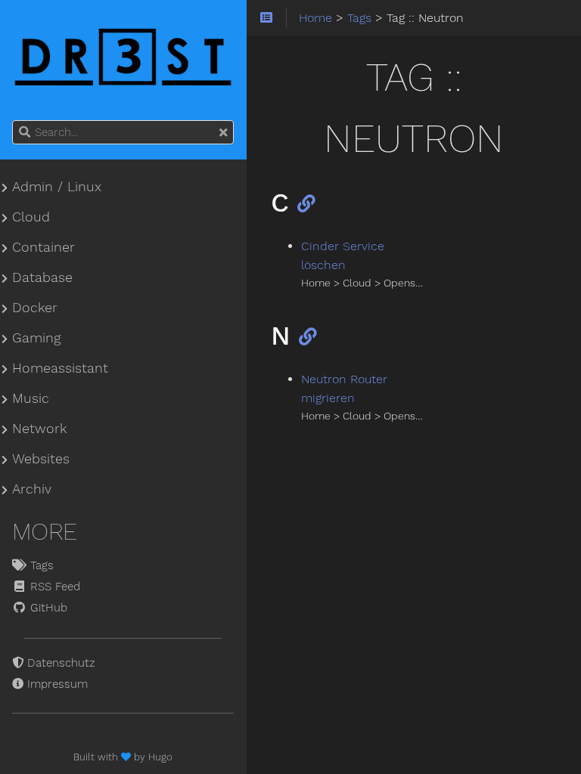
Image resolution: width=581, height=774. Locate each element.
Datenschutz (59, 663)
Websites (41, 458)
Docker (34, 307)
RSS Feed (53, 586)
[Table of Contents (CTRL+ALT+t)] (267, 18)
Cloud (31, 216)
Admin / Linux (56, 186)
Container (43, 247)
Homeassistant (60, 368)
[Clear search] (223, 133)
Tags (40, 565)
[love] (127, 757)
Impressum (55, 684)
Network (39, 428)
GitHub (46, 608)
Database (42, 277)
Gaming (36, 337)
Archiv (31, 489)
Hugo (160, 757)
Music (30, 398)
